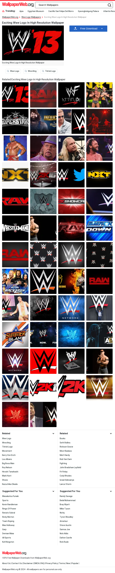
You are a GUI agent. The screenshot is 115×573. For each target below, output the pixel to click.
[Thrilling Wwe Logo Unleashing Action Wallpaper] (71, 361)
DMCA (36, 563)
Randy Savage (66, 496)
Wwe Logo (14, 71)
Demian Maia (8, 533)
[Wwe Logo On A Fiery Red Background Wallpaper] (99, 281)
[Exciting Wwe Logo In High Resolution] (15, 95)
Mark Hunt (6, 476)
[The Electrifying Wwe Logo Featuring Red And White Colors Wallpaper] (15, 361)
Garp (4, 529)
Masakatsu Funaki (10, 496)
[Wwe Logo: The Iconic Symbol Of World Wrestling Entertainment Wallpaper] (15, 308)
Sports (5, 500)
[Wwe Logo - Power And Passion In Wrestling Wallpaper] (43, 414)
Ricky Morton (8, 517)
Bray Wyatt (65, 504)
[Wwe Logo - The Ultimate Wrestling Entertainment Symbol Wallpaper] (71, 174)
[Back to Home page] (18, 5)
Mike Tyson (65, 509)
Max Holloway (8, 525)
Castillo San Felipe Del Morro (61, 11)
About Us (6, 563)
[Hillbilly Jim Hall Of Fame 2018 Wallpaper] (43, 121)
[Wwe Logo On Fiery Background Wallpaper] (43, 334)
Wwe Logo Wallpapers (31, 17)
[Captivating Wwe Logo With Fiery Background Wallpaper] (71, 95)
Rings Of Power (9, 509)
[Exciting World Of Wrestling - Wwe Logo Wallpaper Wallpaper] (99, 174)
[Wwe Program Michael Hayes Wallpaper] (71, 148)
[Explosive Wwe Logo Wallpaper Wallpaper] (99, 308)
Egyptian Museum (36, 11)
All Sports (6, 538)
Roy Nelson (7, 467)
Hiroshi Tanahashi (10, 472)
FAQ (42, 563)
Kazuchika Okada (10, 484)
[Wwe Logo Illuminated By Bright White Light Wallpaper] (15, 174)
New (68, 563)
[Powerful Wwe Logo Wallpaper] (43, 254)
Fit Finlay (63, 472)
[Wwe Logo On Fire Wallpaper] (99, 361)
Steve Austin (65, 525)
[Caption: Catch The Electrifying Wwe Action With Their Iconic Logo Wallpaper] (71, 308)
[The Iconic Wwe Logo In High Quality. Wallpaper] (43, 281)
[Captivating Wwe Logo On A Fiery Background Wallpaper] (15, 121)
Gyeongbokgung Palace (88, 11)
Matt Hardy (65, 455)
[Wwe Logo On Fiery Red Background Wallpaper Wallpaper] (71, 334)
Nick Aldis (64, 533)
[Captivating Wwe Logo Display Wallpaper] (43, 201)
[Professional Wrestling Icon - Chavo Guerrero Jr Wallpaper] (15, 148)
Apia (21, 11)
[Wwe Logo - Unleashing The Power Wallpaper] (71, 254)
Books (62, 438)
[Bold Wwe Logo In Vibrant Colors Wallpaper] (15, 201)
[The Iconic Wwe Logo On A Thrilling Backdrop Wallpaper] (15, 254)
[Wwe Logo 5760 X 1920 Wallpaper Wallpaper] (99, 201)
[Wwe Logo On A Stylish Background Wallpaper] (15, 387)
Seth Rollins (65, 443)
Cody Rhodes (66, 476)
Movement (7, 451)
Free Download (88, 28)
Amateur (64, 521)
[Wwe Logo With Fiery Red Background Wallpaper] (15, 228)
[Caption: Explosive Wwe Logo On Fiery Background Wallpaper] (99, 254)
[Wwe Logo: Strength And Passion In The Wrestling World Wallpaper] (99, 228)
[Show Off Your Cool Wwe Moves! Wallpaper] (15, 281)
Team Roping (8, 521)
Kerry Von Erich (9, 455)
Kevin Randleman (10, 504)
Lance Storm (65, 484)
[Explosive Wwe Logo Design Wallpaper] (71, 201)
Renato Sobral (8, 513)
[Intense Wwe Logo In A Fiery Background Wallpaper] (43, 174)
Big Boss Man (8, 463)
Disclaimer (28, 563)
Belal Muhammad (67, 500)
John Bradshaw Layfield (70, 467)
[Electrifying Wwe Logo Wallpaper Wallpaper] (15, 334)
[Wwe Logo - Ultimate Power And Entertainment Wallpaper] (71, 228)
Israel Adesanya (67, 480)
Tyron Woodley (66, 517)
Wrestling (32, 71)
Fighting (63, 463)
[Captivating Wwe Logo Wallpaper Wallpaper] (99, 148)
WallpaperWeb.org (10, 17)
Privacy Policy (51, 563)
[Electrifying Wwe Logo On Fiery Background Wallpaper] (71, 387)
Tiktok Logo (50, 71)
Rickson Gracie (66, 447)
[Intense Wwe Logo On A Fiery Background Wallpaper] (43, 228)
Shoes (5, 480)
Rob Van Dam (66, 459)
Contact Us (17, 563)
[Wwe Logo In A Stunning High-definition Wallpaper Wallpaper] (43, 95)
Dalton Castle (66, 538)
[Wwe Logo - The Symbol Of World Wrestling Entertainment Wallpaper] (43, 361)
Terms (62, 563)
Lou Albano (7, 459)
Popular (75, 563)
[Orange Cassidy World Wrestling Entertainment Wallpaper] (71, 121)
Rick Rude (64, 542)
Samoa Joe (65, 529)
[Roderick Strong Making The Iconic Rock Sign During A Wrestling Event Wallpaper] (99, 95)
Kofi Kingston (8, 542)
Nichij (62, 513)
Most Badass (66, 451)
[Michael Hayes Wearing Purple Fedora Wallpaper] (43, 148)
